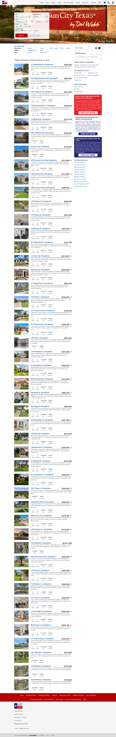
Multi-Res (36, 30)
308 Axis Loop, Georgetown (40, 269)
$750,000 (68, 666)
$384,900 (68, 283)
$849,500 (67, 475)
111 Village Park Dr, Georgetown (42, 283)
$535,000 (68, 215)
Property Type (19, 29)
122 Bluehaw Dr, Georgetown (41, 119)
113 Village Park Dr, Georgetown (42, 242)
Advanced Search (35, 35)
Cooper (29, 48)
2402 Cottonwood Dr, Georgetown (42, 133)
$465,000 (67, 570)
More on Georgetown (93, 75)
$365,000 (68, 133)
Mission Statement (78, 86)
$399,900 (67, 447)
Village (68, 48)
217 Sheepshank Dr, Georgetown (42, 64)
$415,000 (67, 379)
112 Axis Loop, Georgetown (40, 256)
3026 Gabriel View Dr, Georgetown (42, 502)
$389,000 (67, 598)
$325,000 (67, 297)
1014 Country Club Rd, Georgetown (43, 310)
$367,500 (67, 420)
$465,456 (67, 625)
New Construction (78, 91)
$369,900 (67, 188)
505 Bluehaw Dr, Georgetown (41, 228)
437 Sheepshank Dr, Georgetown (42, 324)
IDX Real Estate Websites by (21, 735)
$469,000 (68, 78)
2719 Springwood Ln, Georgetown (42, 474)
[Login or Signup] (113, 2)
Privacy (52, 735)
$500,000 (67, 393)
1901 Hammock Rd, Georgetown (42, 92)
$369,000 (68, 65)
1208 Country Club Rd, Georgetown (43, 187)
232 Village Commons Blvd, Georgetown (44, 78)
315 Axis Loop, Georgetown (40, 146)
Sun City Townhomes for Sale (81, 184)
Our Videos (77, 89)
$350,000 (67, 324)
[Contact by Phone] (109, 2)
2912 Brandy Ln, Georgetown (41, 625)
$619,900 (67, 270)
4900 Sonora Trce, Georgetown (41, 515)
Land (29, 30)
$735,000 (68, 311)
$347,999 (68, 92)
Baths (25, 24)
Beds (16, 24)
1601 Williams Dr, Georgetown (41, 652)
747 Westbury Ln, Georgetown (41, 584)
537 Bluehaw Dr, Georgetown (41, 461)
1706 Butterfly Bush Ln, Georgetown (43, 105)
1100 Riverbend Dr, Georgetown (41, 351)
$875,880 (68, 652)
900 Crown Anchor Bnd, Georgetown (43, 556)
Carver (42, 48)
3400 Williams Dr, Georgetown (41, 543)
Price (16, 19)
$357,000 (67, 352)
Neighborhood (37, 14)
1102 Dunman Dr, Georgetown (41, 201)
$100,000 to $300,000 (79, 162)
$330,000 (68, 406)
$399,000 (67, 365)
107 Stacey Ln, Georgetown (40, 570)
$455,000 (67, 229)
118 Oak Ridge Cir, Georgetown (41, 611)
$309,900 (67, 488)
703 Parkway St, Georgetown (40, 215)
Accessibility (41, 735)
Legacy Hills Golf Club (79, 75)
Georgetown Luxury (93, 73)
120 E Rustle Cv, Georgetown (41, 488)
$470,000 (68, 119)
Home (18, 30)
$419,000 (68, 434)
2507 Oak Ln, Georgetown (39, 338)
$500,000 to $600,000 (79, 169)
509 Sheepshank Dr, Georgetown (42, 379)
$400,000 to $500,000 (79, 167)
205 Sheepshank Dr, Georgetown (42, 420)
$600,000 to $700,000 (79, 172)
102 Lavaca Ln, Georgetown (40, 597)
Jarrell (56, 48)
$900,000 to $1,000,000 (80, 179)
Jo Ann (62, 48)
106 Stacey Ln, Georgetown (40, 297)
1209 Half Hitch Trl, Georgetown (41, 447)
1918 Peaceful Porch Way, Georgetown (44, 160)
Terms (47, 735)
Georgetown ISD (19, 46)
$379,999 (67, 516)
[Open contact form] (105, 2)
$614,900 (67, 256)
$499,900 (68, 338)
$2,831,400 (67, 543)
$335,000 (67, 639)
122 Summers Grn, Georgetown (41, 529)
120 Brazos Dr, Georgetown (40, 433)
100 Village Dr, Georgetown (40, 406)
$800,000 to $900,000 (79, 176)
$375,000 (68, 461)
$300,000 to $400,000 (79, 165)
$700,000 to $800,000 (79, 174)
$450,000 (67, 611)
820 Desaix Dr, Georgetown (40, 392)
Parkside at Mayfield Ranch (81, 181)
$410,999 (67, 160)
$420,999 (68, 106)
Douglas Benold (31, 50)
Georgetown (43, 52)
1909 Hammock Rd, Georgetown (42, 174)
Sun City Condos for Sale (80, 186)
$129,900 (68, 147)
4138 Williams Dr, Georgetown (41, 666)
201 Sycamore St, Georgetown (41, 365)
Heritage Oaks (77, 73)
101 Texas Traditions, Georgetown (42, 638)
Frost (51, 48)
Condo (24, 30)
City (16, 14)
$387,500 (68, 242)
